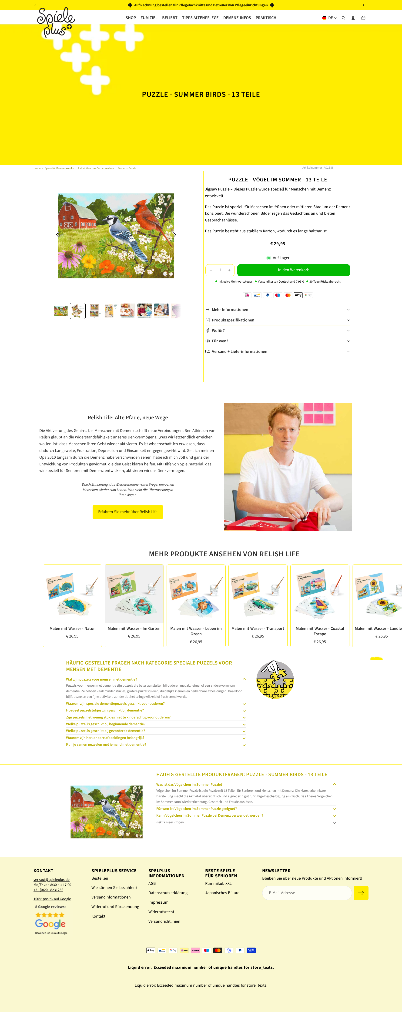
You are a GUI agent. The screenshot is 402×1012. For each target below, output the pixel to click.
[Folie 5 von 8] (128, 311)
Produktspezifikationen (233, 320)
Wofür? (218, 330)
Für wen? (220, 341)
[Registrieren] (361, 893)
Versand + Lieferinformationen (239, 351)
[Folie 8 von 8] (178, 311)
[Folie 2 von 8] (77, 311)
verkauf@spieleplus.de (52, 879)
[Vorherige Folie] (35, 5)
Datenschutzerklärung (168, 893)
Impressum (158, 902)
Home (37, 168)
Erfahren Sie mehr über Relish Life (127, 512)
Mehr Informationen (230, 309)
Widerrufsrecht (161, 912)
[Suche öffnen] (343, 18)
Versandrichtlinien (164, 921)
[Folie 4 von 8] (111, 311)
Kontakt (98, 916)
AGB (152, 883)
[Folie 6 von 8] (144, 311)
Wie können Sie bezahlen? (114, 888)
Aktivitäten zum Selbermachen (96, 168)
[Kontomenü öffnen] (353, 18)
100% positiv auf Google (52, 899)
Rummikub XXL (218, 883)
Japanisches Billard (222, 893)
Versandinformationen (111, 897)
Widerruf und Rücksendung (115, 907)
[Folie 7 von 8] (161, 311)
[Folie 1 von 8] (61, 311)
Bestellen (99, 878)
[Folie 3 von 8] (94, 311)
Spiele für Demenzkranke (59, 168)
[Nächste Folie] (363, 5)
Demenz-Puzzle (127, 168)
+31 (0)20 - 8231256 (48, 889)
